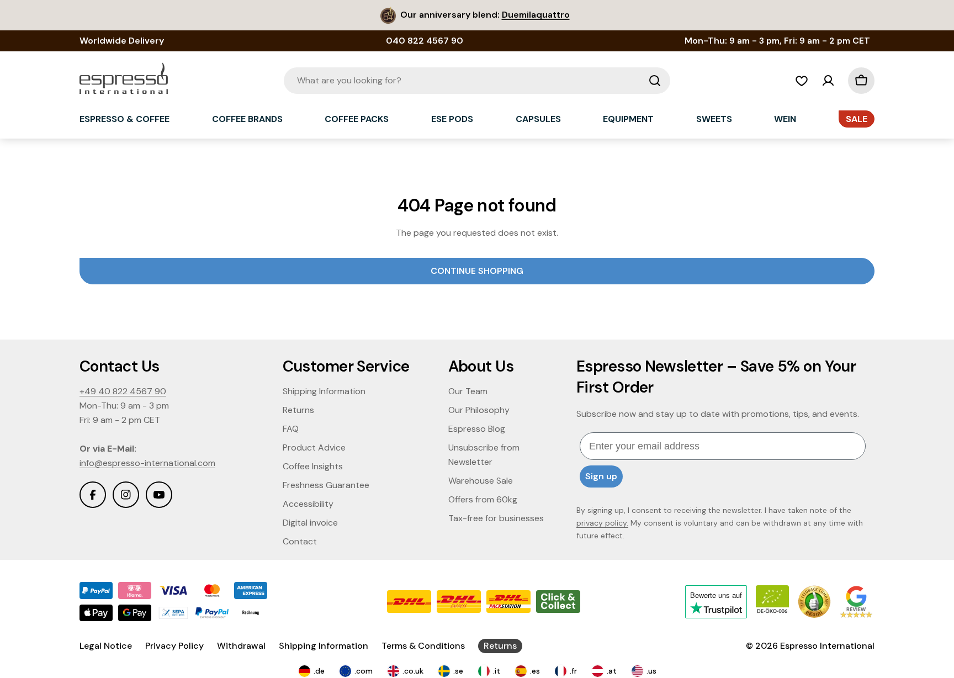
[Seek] (654, 80)
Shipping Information (323, 645)
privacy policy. (602, 523)
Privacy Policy (174, 645)
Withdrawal (241, 645)
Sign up (601, 476)
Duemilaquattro (536, 14)
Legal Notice (106, 645)
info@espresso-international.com (147, 463)
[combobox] (477, 80)
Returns (500, 645)
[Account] (828, 80)
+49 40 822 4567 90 (123, 391)
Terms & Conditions (423, 645)
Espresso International (827, 645)
